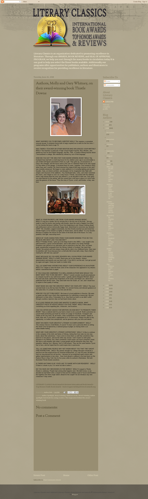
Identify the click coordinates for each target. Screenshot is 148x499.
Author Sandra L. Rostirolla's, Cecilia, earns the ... (110, 239)
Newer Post (39, 475)
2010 (107, 308)
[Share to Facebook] (75, 392)
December (110, 133)
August (109, 156)
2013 (107, 298)
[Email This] (68, 392)
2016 (107, 288)
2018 (107, 128)
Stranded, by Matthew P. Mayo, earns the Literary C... (110, 223)
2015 (107, 292)
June (109, 164)
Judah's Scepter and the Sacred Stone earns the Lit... (110, 207)
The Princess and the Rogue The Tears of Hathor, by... (110, 272)
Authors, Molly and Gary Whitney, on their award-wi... (110, 191)
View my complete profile (106, 107)
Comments (110, 85)
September (110, 152)
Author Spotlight (48, 395)
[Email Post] (64, 392)
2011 (107, 304)
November (110, 139)
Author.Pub (109, 102)
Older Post (92, 475)
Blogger (75, 494)
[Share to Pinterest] (77, 392)
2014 (107, 295)
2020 (107, 122)
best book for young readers (54, 398)
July (108, 161)
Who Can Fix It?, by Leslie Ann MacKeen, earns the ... (110, 174)
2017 (107, 285)
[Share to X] (73, 392)
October (110, 144)
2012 (107, 301)
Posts (108, 81)
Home (66, 475)
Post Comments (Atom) (52, 480)
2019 (107, 125)
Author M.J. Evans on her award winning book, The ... (110, 255)
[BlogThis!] (71, 392)
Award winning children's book (66, 395)
